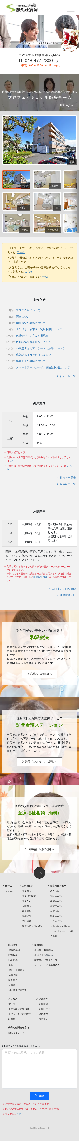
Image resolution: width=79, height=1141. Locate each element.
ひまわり (43, 998)
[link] (39, 873)
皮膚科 (53, 936)
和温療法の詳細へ (41, 673)
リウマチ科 (56, 921)
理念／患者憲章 (16, 970)
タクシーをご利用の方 (19, 1014)
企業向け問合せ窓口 (18, 1027)
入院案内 (26, 906)
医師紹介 (13, 980)
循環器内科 (56, 901)
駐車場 (11, 1019)
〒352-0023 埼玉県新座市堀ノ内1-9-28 (39, 55)
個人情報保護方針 (17, 990)
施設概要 (43, 1019)
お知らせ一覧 (67, 376)
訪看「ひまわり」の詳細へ (40, 761)
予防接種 (26, 921)
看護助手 (43, 955)
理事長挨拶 (14, 950)
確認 (41, 1095)
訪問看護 (43, 1004)
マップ (11, 1004)
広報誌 (11, 985)
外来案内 (26, 891)
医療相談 (26, 916)
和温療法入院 (67, 595)
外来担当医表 (67, 477)
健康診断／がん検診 (32, 926)
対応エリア (44, 1014)
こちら (21, 252)
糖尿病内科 (56, 906)
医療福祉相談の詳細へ (41, 849)
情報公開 (13, 975)
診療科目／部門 (57, 885)
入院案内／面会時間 (63, 588)
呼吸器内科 (56, 916)
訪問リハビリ (46, 1009)
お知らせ (10, 891)
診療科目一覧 (67, 483)
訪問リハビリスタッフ (45, 960)
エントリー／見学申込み (47, 965)
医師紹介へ (66, 105)
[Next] (75, 201)
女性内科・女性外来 (60, 926)
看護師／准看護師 (43, 950)
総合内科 (54, 891)
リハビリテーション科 (61, 931)
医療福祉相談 (40, 577)
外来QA (26, 901)
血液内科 (54, 911)
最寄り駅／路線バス (18, 1009)
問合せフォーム (16, 1033)
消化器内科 (56, 896)
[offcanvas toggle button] (70, 8)
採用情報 (38, 944)
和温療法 (26, 911)
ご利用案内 (27, 885)
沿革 (10, 965)
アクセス (12, 998)
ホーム (8, 885)
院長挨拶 (13, 955)
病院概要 (12, 944)
